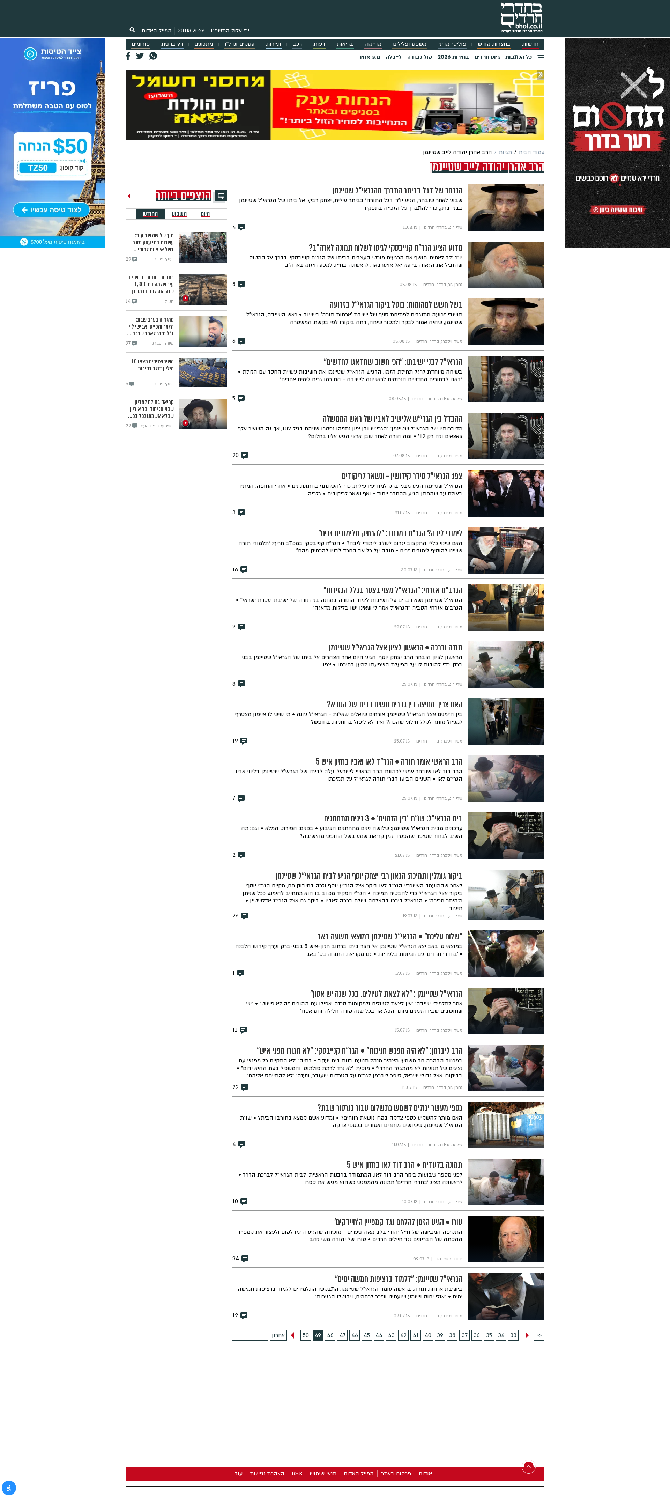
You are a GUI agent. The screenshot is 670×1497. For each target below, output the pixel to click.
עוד (238, 1473)
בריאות (345, 44)
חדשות (530, 44)
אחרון (278, 1335)
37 (465, 1335)
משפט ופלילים (409, 44)
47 (342, 1335)
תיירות (273, 44)
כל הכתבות (518, 57)
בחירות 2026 (453, 57)
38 (452, 1335)
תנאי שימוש (323, 1473)
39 (440, 1335)
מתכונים (203, 44)
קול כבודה (419, 57)
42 (403, 1335)
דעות (319, 44)
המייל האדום (157, 31)
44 (378, 1335)
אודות (425, 1473)
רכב (297, 44)
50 (306, 1335)
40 (428, 1335)
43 (391, 1335)
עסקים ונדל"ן (239, 44)
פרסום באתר (396, 1473)
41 (416, 1335)
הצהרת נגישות (267, 1473)
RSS (297, 1473)
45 (367, 1335)
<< (539, 1335)
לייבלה (394, 57)
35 (489, 1335)
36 (477, 1335)
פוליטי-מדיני (452, 44)
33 (513, 1335)
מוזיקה (373, 44)
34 (501, 1335)
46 (354, 1335)
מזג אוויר (369, 57)
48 (330, 1335)
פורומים (141, 44)
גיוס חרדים (487, 57)
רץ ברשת (172, 44)
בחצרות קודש (494, 44)
